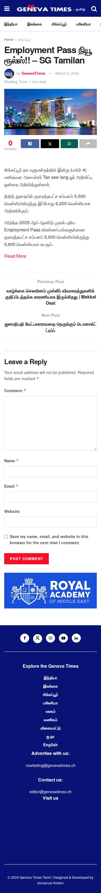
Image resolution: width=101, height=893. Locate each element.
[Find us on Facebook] (24, 638)
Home (8, 39)
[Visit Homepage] (50, 8)
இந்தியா (11, 24)
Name (11, 460)
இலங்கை (34, 24)
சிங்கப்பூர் (59, 24)
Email (11, 486)
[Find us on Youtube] (63, 638)
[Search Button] (94, 8)
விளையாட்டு (51, 728)
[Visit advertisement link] (50, 590)
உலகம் (51, 711)
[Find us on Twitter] (37, 638)
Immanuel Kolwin (50, 882)
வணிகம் (51, 719)
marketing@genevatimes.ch (50, 765)
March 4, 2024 (67, 73)
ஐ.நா (50, 736)
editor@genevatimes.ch (50, 791)
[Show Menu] (7, 8)
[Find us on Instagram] (50, 638)
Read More (15, 256)
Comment (15, 390)
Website (12, 511)
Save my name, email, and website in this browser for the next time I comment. (49, 539)
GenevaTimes (33, 73)
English (50, 744)
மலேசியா (83, 24)
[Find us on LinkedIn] (76, 638)
